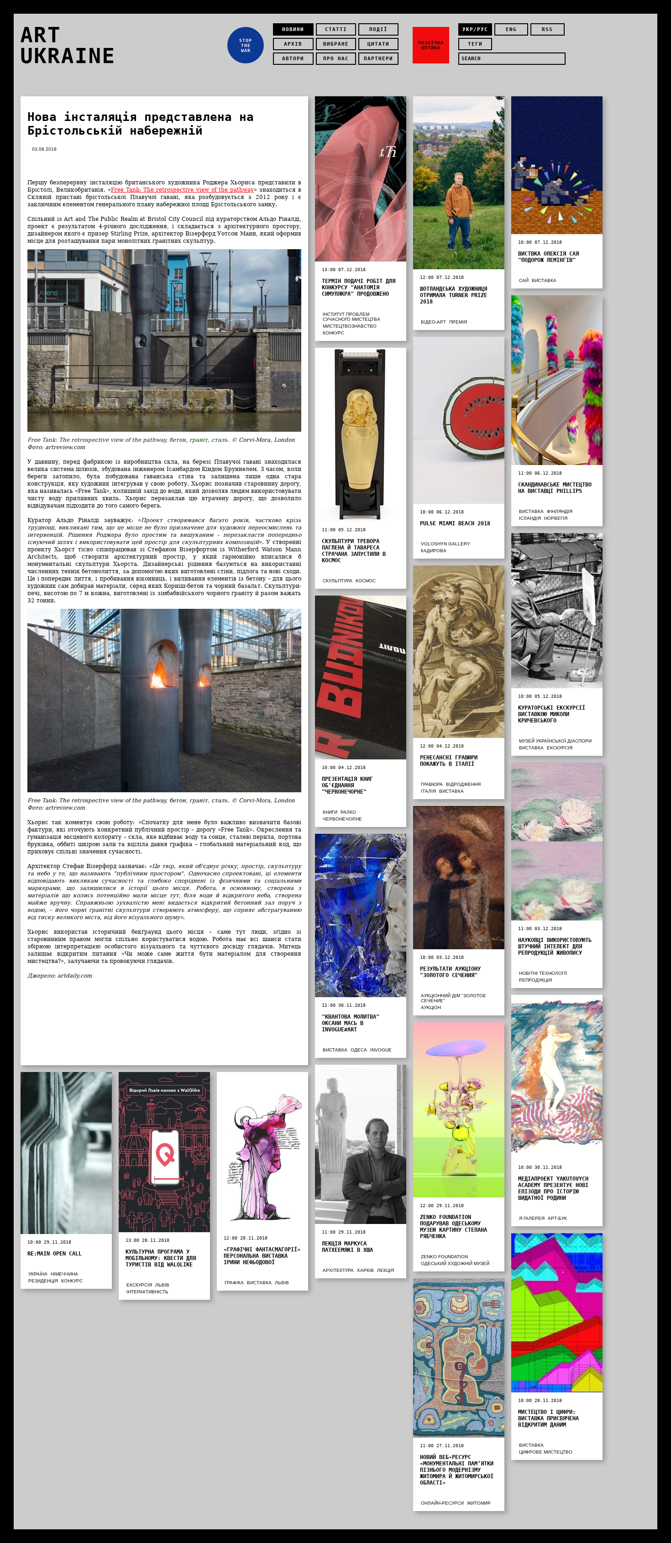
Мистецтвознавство (350, 326)
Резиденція (43, 1280)
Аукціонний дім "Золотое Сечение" (453, 998)
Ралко (348, 812)
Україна (37, 1273)
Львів (162, 1284)
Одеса (359, 1049)
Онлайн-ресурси (442, 1503)
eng (511, 29)
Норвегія (555, 518)
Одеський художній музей (455, 1263)
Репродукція (535, 980)
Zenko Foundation (444, 1256)
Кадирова (433, 550)
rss (547, 29)
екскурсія (559, 747)
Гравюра (432, 784)
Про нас (336, 59)
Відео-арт (433, 321)
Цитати (378, 44)
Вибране (336, 44)
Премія (458, 321)
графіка (234, 1282)
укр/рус (475, 29)
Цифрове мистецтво (545, 1451)
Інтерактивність (147, 1291)
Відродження (463, 784)
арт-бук (557, 1218)
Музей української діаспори (555, 740)
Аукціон (431, 1007)
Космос (366, 580)
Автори (293, 59)
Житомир (479, 1503)
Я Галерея (532, 1218)
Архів (293, 44)
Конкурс (333, 332)
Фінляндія (559, 511)
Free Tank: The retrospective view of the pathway (182, 190)
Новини (293, 29)
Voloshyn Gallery (445, 543)
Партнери (378, 59)
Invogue (381, 1049)
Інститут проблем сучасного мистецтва (351, 317)
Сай (524, 280)
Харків (365, 1270)
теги (475, 44)
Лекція (385, 1270)
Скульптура (337, 580)
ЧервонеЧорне (342, 818)
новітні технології (543, 973)
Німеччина (64, 1273)
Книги (330, 812)
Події (378, 29)
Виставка (544, 280)
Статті (336, 29)
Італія (428, 791)
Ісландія (530, 518)
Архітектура (338, 1270)
